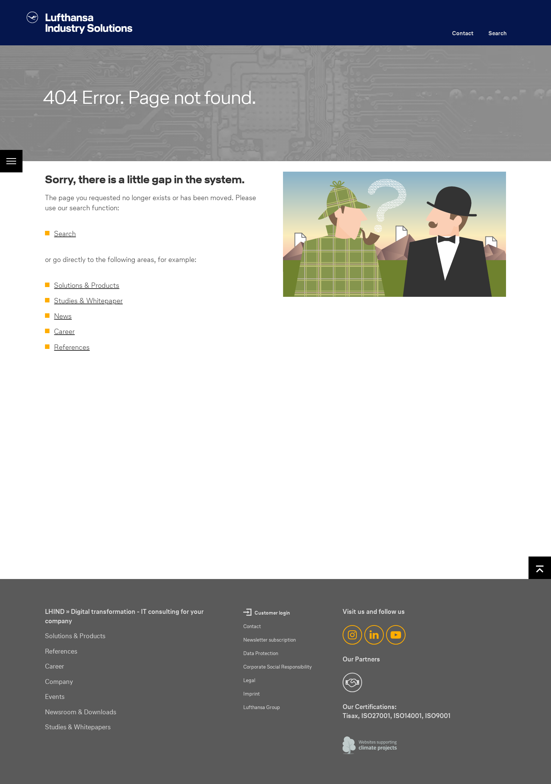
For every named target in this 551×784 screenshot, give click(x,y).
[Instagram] (352, 635)
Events (54, 696)
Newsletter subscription (269, 639)
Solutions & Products (86, 285)
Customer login (272, 612)
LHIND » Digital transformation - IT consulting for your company (124, 616)
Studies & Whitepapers (78, 727)
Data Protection (260, 653)
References (72, 347)
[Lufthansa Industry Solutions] (79, 23)
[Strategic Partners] (352, 682)
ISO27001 (375, 715)
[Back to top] (540, 568)
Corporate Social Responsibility (277, 666)
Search (497, 33)
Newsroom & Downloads (80, 712)
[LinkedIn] (374, 635)
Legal (249, 680)
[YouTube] (396, 635)
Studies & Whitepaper (88, 300)
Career (64, 331)
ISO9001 (438, 715)
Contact (462, 33)
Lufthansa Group (261, 707)
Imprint (251, 693)
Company (59, 681)
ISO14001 (408, 715)
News (63, 316)
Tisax (350, 715)
